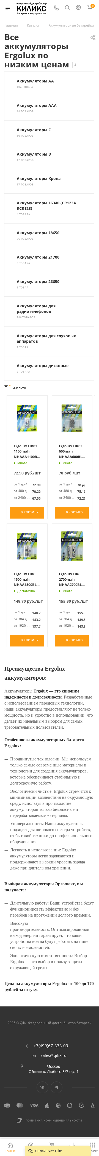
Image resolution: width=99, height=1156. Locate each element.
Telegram (56, 1087)
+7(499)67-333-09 (51, 1046)
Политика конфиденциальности (54, 1120)
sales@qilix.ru (54, 1055)
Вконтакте (42, 1087)
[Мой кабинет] (78, 8)
